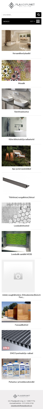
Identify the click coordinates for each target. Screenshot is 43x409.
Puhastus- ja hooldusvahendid (21, 382)
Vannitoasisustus (21, 112)
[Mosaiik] (21, 70)
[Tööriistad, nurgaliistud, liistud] (21, 184)
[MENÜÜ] (38, 21)
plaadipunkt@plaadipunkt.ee (21, 406)
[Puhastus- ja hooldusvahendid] (21, 369)
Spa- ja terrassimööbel (21, 169)
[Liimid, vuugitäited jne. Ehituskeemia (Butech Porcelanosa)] (21, 276)
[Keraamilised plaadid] (21, 40)
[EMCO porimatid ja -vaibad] (21, 340)
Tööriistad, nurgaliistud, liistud (21, 197)
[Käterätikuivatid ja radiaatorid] (21, 127)
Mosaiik (21, 83)
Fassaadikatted (21, 325)
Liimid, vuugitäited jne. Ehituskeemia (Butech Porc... (21, 296)
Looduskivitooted (21, 226)
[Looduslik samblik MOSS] (21, 241)
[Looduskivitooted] (21, 213)
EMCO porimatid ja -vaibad (21, 353)
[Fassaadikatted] (21, 312)
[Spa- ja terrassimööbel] (21, 156)
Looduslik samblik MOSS (21, 254)
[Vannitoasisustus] (21, 98)
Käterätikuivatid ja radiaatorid (21, 139)
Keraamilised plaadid (21, 53)
